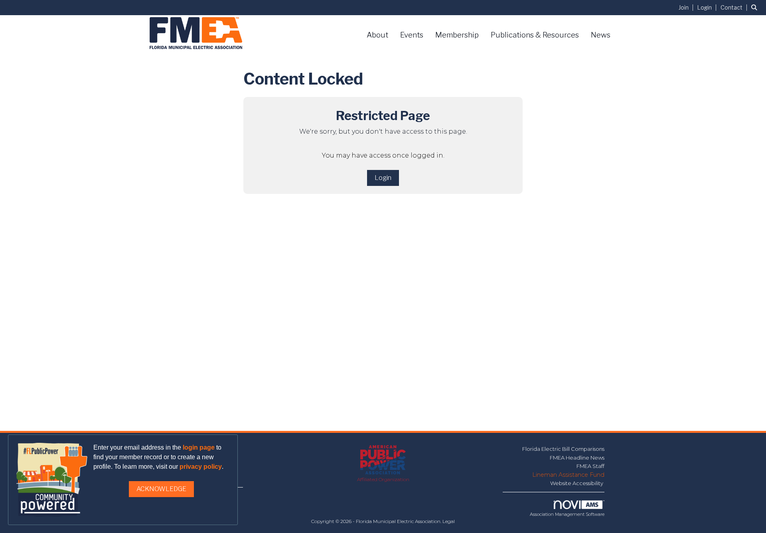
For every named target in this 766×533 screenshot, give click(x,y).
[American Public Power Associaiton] (383, 460)
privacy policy (201, 466)
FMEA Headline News (577, 457)
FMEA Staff (590, 466)
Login (383, 178)
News (600, 34)
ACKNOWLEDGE (161, 489)
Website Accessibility (577, 483)
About (377, 34)
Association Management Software (567, 514)
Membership (457, 34)
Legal (448, 521)
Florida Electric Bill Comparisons (563, 449)
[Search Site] (755, 7)
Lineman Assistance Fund (568, 474)
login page (199, 447)
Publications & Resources (535, 34)
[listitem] (687, 7)
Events (411, 34)
